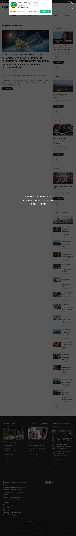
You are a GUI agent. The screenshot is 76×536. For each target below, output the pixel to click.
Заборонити (33, 11)
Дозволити (45, 11)
